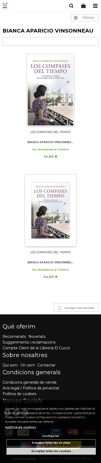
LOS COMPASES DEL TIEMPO (50, 132)
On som (27, 365)
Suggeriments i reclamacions (29, 342)
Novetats (36, 336)
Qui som (10, 365)
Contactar (46, 365)
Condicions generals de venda (29, 382)
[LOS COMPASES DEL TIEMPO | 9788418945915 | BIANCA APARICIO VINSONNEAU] (50, 90)
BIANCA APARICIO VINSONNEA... (50, 142)
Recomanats (14, 336)
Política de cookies (19, 393)
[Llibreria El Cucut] (21, 6)
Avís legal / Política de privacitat (31, 388)
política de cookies (20, 427)
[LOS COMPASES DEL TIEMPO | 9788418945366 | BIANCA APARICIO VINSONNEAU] (50, 210)
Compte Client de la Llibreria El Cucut (36, 348)
